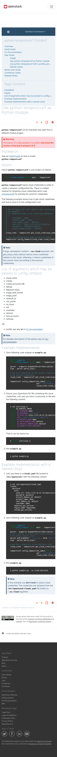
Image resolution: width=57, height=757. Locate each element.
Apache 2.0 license (44, 741)
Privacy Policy (7, 721)
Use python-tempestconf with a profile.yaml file (31, 64)
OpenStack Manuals (9, 695)
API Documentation (9, 701)
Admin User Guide (12, 70)
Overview (8, 46)
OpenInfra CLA (7, 724)
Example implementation (15, 98)
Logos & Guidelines (9, 715)
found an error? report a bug (18, 634)
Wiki (3, 704)
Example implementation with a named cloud (24, 101)
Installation (9, 90)
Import (7, 93)
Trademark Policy (8, 718)
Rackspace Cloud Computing (40, 744)
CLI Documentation (13, 52)
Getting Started (7, 698)
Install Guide (14, 156)
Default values (16, 67)
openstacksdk (8, 194)
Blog (3, 663)
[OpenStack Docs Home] (8, 31)
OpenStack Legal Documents (39, 621)
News (4, 666)
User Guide (9, 55)
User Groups (6, 675)
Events (4, 677)
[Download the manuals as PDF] (46, 122)
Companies (6, 683)
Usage (13, 58)
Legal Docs (6, 712)
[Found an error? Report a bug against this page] (52, 122)
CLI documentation (34, 329)
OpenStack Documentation (34, 32)
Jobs (3, 680)
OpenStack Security (9, 660)
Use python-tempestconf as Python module (29, 61)
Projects (5, 657)
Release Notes (10, 75)
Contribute (6, 686)
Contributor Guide (12, 72)
